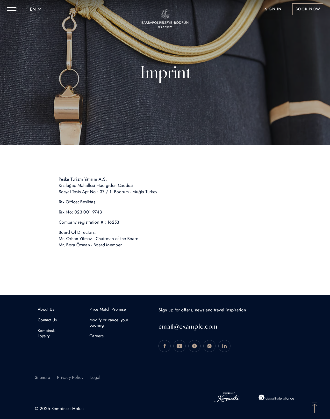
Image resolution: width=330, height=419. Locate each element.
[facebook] (164, 346)
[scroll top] (314, 407)
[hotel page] (165, 9)
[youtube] (179, 346)
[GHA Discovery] (276, 397)
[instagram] (209, 346)
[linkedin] (224, 346)
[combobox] (36, 9)
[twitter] (194, 346)
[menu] (11, 9)
